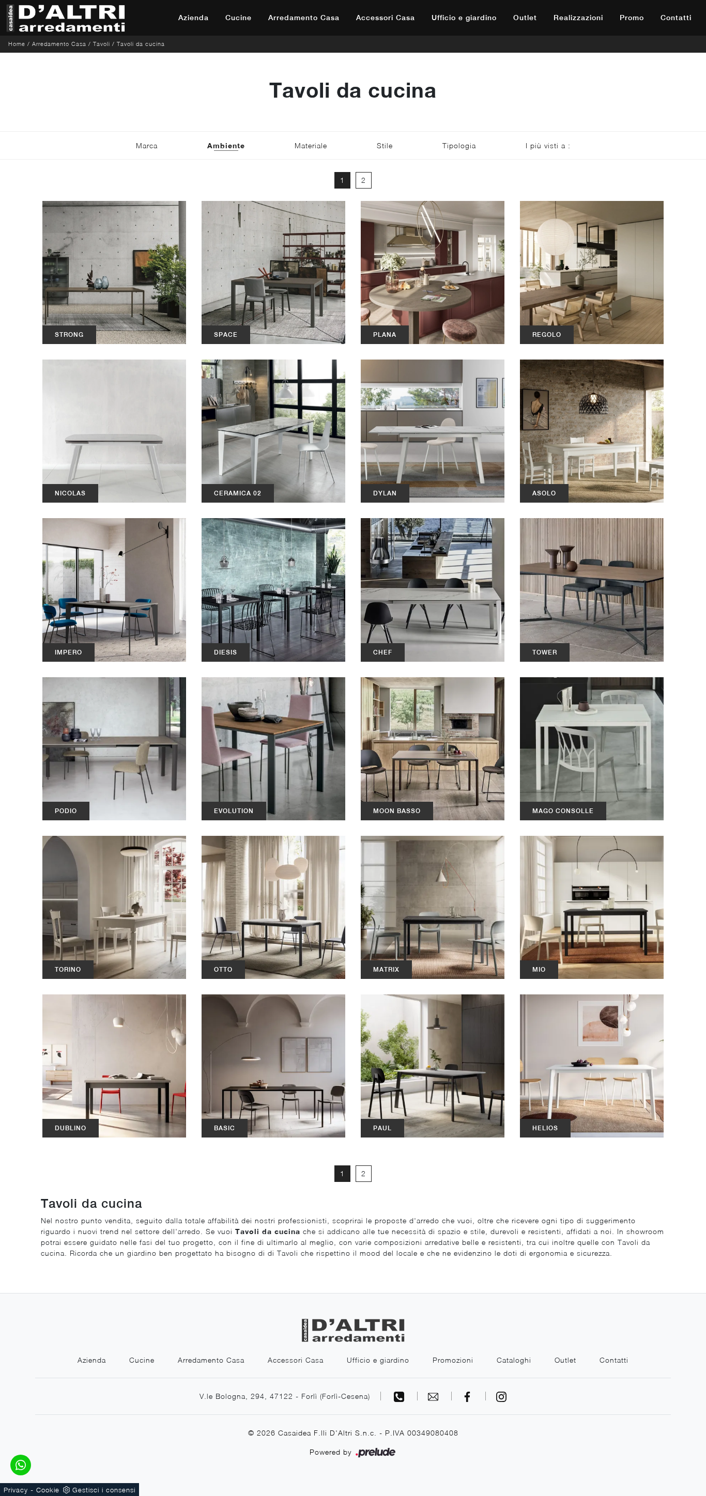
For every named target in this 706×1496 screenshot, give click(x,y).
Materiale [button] (311, 145)
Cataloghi (514, 1359)
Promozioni (453, 1359)
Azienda (193, 17)
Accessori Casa (385, 17)
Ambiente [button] (226, 145)
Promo (632, 17)
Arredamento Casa (304, 17)
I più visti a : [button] (548, 145)
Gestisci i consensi (103, 1490)
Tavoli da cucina (141, 43)
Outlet (525, 17)
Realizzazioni (578, 17)
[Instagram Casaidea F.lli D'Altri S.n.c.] (501, 1396)
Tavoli (101, 43)
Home (16, 43)
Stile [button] (385, 145)
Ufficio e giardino (464, 17)
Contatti (676, 17)
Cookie (47, 1490)
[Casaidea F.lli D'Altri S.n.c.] (65, 18)
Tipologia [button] (459, 145)
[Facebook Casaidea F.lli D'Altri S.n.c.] (469, 1396)
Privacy (16, 1490)
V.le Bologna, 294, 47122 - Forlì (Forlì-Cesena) (284, 1396)
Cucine (238, 17)
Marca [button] (147, 145)
